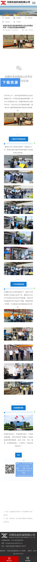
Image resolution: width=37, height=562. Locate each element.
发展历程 (30, 18)
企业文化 (7, 22)
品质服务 (7, 18)
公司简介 (18, 22)
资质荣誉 (18, 18)
